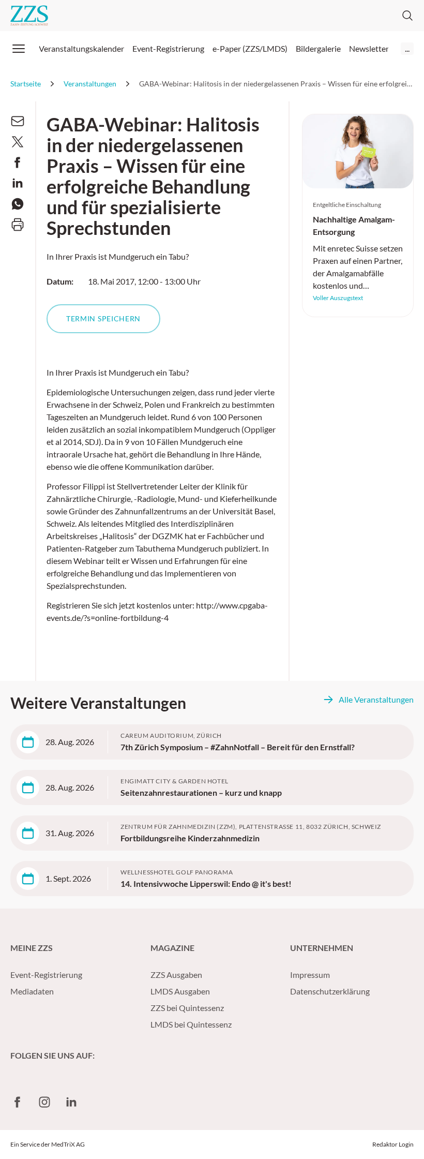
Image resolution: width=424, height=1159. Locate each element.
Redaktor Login (393, 1144)
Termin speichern (103, 318)
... (407, 48)
